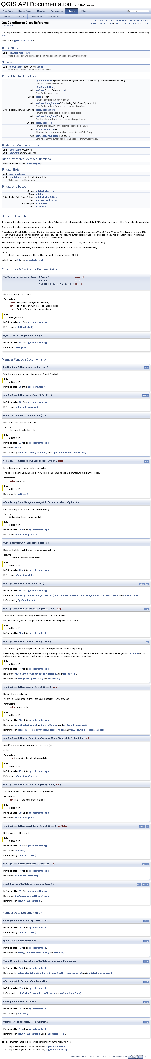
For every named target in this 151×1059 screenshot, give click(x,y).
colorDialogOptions (45, 110)
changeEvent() (25, 678)
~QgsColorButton (44, 87)
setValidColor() (131, 595)
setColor (40, 90)
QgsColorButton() (27, 600)
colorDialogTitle (44, 123)
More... (5, 35)
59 (20, 891)
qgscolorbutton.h (23, 40)
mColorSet (41, 206)
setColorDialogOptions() (99, 973)
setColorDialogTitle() (70, 993)
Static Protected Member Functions (101, 23)
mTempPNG (41, 203)
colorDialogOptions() (28, 973)
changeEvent (14, 150)
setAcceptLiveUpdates (47, 136)
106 (21, 633)
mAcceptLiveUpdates (46, 200)
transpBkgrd (33, 163)
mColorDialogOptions (46, 197)
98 (20, 387)
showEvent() (54, 678)
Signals (107, 20)
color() (18, 595)
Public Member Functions (120, 20)
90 (20, 845)
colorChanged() (30, 725)
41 (20, 322)
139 (21, 948)
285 (21, 813)
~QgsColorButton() (55, 1034)
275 (21, 771)
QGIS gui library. (8, 26)
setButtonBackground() (27, 407)
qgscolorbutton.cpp (37, 322)
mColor (39, 194)
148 (21, 669)
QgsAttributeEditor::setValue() (49, 730)
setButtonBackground (19, 53)
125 (21, 720)
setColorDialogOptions (47, 103)
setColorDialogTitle (46, 116)
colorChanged (15, 67)
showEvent (13, 153)
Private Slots (118, 23)
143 (21, 1008)
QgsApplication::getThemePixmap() (32, 896)
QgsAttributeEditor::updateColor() (69, 452)
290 (21, 570)
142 (21, 1029)
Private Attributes (130, 23)
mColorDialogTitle (45, 191)
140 (21, 968)
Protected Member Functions (139, 20)
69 (20, 590)
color (40, 67)
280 (21, 530)
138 (21, 988)
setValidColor (15, 177)
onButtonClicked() (24, 327)
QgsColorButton (44, 81)
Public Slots (99, 20)
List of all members (143, 23)
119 (21, 871)
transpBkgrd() (69, 674)
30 (18, 260)
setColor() (42, 452)
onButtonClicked (16, 174)
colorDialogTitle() (27, 993)
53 (20, 342)
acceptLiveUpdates (45, 129)
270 (21, 443)
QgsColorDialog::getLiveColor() (38, 595)
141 (21, 927)
